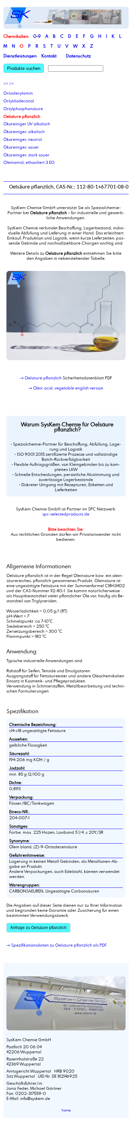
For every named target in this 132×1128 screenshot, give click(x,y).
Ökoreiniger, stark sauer (26, 154)
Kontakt (49, 56)
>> (11, 83)
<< (5, 83)
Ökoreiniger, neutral (22, 139)
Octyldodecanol (18, 100)
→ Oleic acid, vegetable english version (65, 388)
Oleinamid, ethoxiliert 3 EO (28, 162)
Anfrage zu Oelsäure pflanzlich (38, 927)
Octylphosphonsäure (23, 108)
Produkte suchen (23, 68)
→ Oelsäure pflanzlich (41, 377)
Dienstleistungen (20, 56)
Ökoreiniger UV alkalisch (26, 123)
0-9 (37, 36)
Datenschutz (78, 56)
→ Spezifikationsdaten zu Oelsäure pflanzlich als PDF (56, 945)
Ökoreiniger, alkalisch (24, 131)
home (66, 1110)
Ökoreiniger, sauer (21, 147)
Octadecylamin (18, 93)
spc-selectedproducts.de (65, 514)
